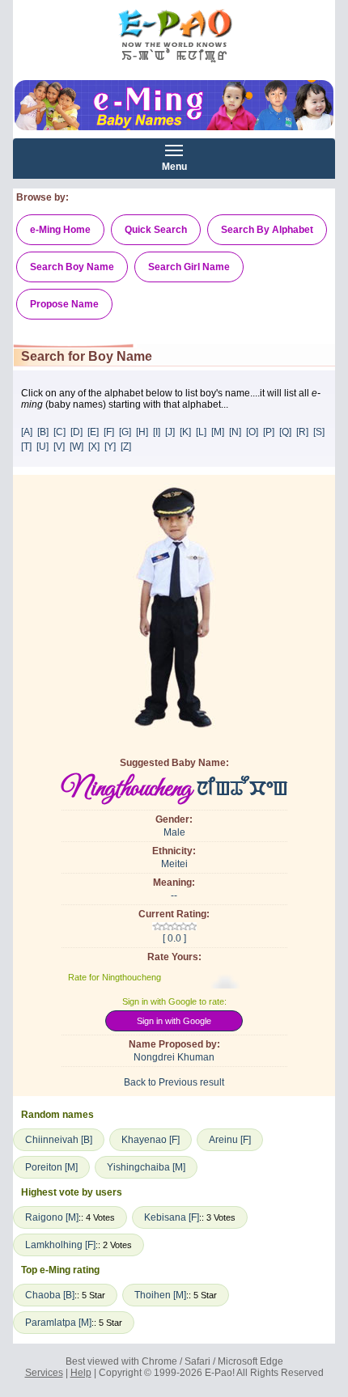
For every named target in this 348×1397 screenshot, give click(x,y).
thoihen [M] (160, 1295)
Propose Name (64, 304)
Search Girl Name (189, 267)
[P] (268, 432)
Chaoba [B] (49, 1295)
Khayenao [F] (150, 1139)
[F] (109, 432)
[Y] (110, 446)
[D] (76, 432)
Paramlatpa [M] (58, 1322)
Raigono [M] (52, 1217)
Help (80, 1372)
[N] (235, 432)
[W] (76, 446)
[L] (201, 432)
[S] (319, 432)
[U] (42, 446)
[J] (170, 432)
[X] (94, 446)
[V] (59, 446)
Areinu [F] (230, 1139)
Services (44, 1372)
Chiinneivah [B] (58, 1139)
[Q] (285, 432)
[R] (302, 432)
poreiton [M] (51, 1167)
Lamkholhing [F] (60, 1245)
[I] (156, 432)
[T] (26, 446)
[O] (252, 432)
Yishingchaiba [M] (146, 1167)
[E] (93, 432)
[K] (185, 432)
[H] (142, 432)
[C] (59, 432)
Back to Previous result (174, 1082)
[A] (26, 432)
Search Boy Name (72, 267)
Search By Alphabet (267, 229)
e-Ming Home (60, 229)
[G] (125, 432)
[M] (217, 432)
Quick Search (156, 229)
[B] (43, 432)
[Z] (126, 446)
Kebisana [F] (171, 1217)
